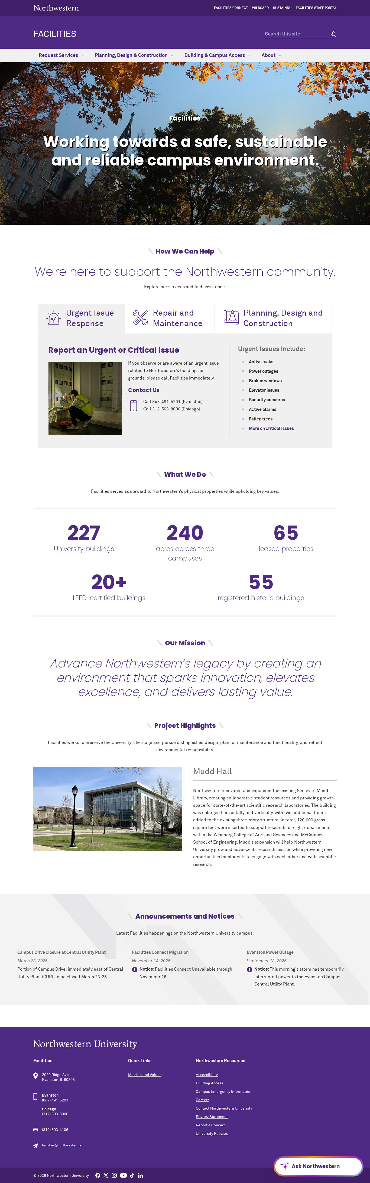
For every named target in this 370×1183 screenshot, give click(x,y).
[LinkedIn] (140, 1175)
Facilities (54, 34)
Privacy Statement (212, 1117)
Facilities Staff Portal (316, 8)
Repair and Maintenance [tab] (178, 318)
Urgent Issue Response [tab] (90, 318)
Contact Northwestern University (224, 1108)
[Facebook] (97, 1175)
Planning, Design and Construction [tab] (283, 318)
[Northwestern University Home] (56, 8)
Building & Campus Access (215, 55)
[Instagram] (114, 1175)
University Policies (212, 1134)
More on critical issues (271, 428)
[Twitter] (105, 1175)
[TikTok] (132, 1175)
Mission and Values (144, 1075)
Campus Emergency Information (223, 1092)
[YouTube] (123, 1175)
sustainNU (282, 8)
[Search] (332, 34)
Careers (202, 1100)
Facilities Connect (231, 8)
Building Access (209, 1083)
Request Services (59, 55)
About (269, 55)
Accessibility (207, 1075)
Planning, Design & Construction (132, 55)
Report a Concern (211, 1125)
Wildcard (260, 8)
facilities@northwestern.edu (63, 1145)
